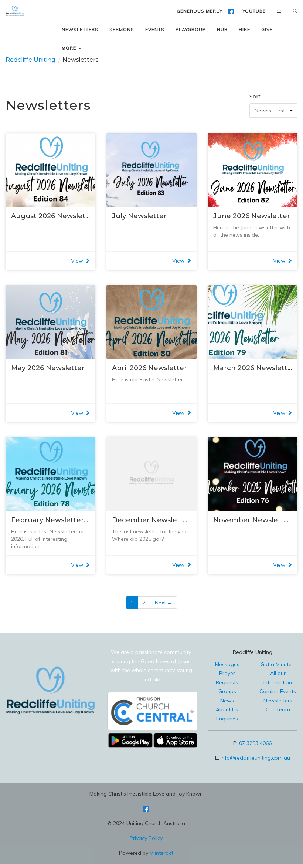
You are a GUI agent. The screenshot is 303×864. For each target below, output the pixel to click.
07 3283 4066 (255, 743)
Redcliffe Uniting (30, 59)
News (227, 700)
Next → (164, 602)
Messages (227, 664)
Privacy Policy (146, 838)
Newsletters (277, 700)
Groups (227, 691)
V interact (161, 853)
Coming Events (277, 691)
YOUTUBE (254, 11)
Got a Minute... (278, 664)
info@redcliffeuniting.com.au (255, 758)
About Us (227, 709)
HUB (222, 29)
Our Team (278, 709)
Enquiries (227, 718)
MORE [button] (70, 48)
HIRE (244, 29)
